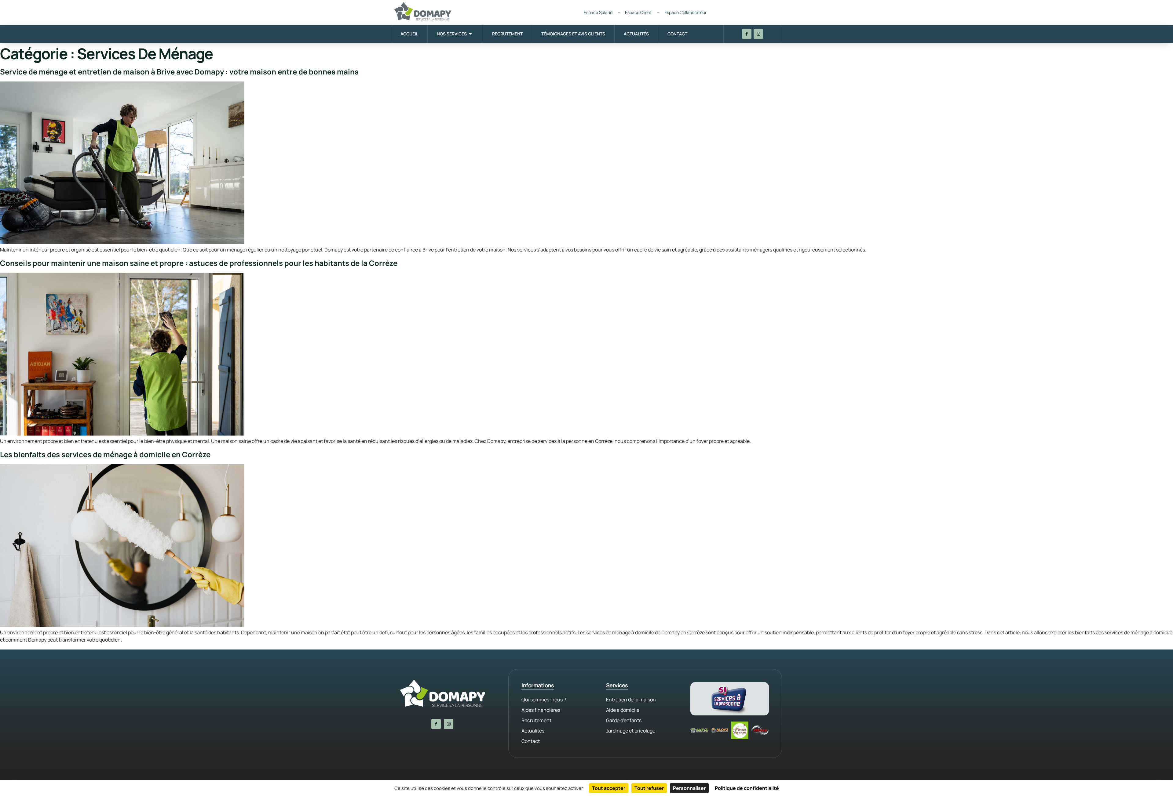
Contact (677, 34)
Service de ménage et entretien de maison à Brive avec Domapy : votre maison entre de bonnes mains (179, 72)
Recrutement (507, 34)
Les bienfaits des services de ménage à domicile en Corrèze (105, 454)
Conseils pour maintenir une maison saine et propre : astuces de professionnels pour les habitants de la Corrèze (198, 263)
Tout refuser (649, 788)
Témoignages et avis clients (573, 34)
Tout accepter (608, 788)
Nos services (452, 34)
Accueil (409, 34)
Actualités (636, 34)
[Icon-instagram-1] (758, 33)
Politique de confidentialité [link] (747, 788)
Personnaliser (689, 788)
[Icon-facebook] (746, 33)
